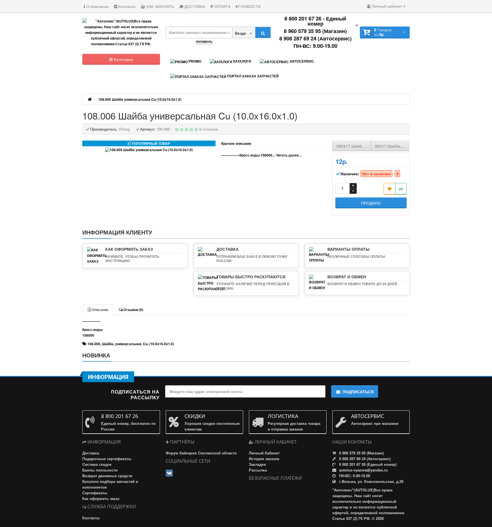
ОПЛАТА (221, 6)
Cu (145, 343)
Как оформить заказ (100, 498)
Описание (100, 309)
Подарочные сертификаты (106, 458)
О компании (97, 6)
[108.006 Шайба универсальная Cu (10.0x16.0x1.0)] (149, 149)
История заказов (264, 458)
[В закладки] (389, 189)
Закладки (257, 464)
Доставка (90, 453)
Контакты (126, 6)
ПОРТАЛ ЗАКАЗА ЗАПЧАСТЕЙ (252, 76)
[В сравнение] (401, 189)
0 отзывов (208, 129)
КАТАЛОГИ (241, 61)
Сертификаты (94, 492)
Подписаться (358, 391)
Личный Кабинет (264, 453)
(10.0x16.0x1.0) (161, 343)
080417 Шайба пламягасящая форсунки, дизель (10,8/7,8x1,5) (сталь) (354, 146)
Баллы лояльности (100, 470)
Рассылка (258, 470)
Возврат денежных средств (107, 475)
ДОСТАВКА (194, 6)
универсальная (128, 343)
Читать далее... (289, 155)
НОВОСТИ (250, 6)
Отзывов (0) (133, 309)
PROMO (194, 61)
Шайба (107, 343)
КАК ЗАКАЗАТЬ (159, 6)
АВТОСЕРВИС (301, 61)
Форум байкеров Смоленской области (201, 453)
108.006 (93, 343)
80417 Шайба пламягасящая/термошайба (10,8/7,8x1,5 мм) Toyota (392, 146)
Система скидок (97, 464)
